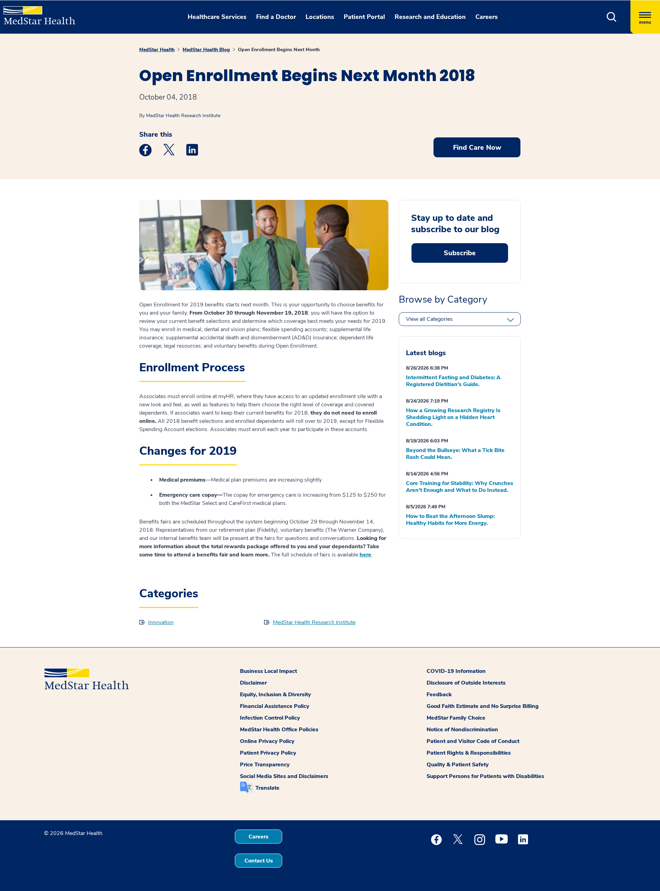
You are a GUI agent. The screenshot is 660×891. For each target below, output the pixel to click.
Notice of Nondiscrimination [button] (462, 729)
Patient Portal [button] (364, 17)
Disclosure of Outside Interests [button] (466, 683)
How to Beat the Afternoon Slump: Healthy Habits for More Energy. (450, 520)
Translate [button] (267, 788)
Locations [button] (320, 17)
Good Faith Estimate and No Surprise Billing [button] (483, 706)
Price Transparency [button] (265, 764)
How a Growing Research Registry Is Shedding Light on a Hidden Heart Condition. (453, 417)
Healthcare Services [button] (217, 17)
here (365, 555)
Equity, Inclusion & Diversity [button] (275, 694)
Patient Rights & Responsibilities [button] (469, 753)
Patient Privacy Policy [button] (268, 753)
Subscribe (460, 253)
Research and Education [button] (430, 17)
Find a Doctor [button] (276, 17)
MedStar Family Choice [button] (456, 718)
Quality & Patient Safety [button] (458, 764)
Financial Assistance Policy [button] (274, 706)
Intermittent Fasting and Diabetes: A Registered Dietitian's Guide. (453, 381)
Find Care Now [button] (477, 147)
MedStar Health (157, 49)
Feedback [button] (439, 694)
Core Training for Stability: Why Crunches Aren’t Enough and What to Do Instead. (459, 487)
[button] (611, 17)
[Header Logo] (36, 12)
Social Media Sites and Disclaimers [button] (284, 776)
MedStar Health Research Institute (183, 115)
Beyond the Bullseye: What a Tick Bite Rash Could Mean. (455, 454)
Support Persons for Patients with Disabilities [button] (485, 776)
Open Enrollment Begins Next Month (279, 49)
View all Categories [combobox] (429, 319)
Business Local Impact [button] (268, 671)
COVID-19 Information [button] (456, 671)
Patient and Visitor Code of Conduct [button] (473, 741)
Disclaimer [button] (253, 683)
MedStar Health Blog (206, 49)
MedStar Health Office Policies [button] (279, 729)
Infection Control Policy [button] (270, 718)
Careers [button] (486, 17)
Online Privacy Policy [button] (267, 741)
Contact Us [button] (258, 861)
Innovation (161, 622)
